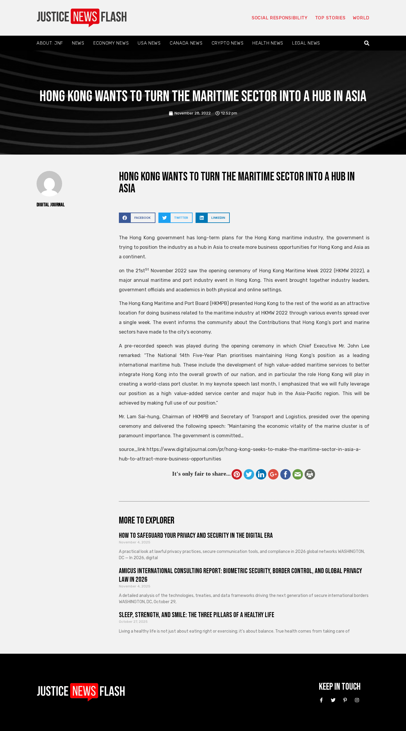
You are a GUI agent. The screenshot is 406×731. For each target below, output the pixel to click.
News (78, 43)
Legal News (306, 43)
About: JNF (50, 43)
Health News (267, 43)
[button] (367, 43)
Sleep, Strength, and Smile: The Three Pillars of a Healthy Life (196, 615)
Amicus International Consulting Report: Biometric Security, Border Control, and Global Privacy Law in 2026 (240, 575)
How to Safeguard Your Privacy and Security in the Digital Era (196, 535)
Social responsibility (280, 18)
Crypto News (228, 43)
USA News (149, 43)
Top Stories (330, 18)
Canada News (186, 43)
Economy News (111, 43)
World (361, 18)
